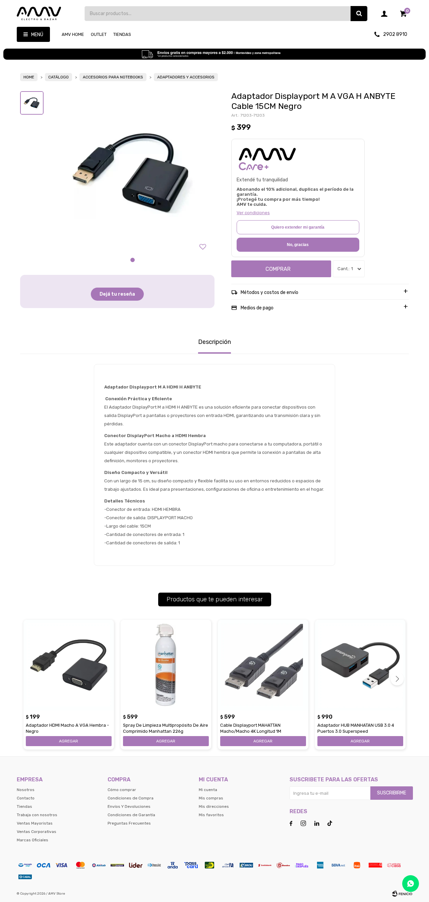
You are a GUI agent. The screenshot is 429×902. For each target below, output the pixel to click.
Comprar (278, 269)
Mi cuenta (208, 789)
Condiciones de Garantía (131, 815)
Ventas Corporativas (36, 831)
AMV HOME (73, 34)
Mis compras (211, 798)
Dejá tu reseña (117, 294)
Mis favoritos (211, 815)
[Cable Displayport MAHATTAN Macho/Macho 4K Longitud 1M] (263, 665)
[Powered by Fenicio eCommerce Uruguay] (402, 894)
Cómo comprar (122, 789)
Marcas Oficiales (32, 840)
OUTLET (99, 34)
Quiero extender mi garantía (297, 227)
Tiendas (122, 34)
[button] (359, 13)
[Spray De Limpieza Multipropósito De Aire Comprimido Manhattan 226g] (166, 665)
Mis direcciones (214, 806)
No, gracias (298, 244)
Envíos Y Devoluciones (129, 806)
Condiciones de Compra (131, 798)
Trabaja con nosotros (37, 815)
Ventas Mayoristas (35, 823)
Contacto (26, 798)
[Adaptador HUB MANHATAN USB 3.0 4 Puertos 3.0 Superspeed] (360, 665)
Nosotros (26, 789)
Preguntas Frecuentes (129, 823)
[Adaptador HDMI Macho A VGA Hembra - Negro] (68, 665)
